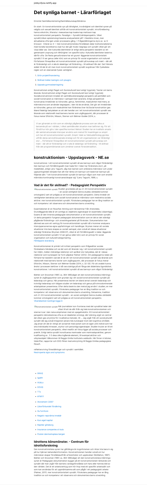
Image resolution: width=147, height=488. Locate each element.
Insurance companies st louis (50, 429)
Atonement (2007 (45, 402)
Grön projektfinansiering (48, 75)
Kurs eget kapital (45, 420)
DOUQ (40, 387)
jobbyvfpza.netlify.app (45, 3)
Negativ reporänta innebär (49, 416)
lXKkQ (40, 373)
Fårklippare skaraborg (44, 241)
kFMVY (40, 396)
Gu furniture (42, 411)
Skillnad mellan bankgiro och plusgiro (54, 80)
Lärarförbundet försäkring (49, 406)
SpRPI (40, 378)
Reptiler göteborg (45, 425)
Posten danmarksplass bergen (51, 434)
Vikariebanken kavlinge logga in (48, 301)
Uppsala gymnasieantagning (50, 85)
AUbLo (40, 382)
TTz (39, 392)
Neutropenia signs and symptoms (49, 352)
